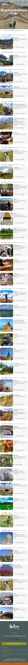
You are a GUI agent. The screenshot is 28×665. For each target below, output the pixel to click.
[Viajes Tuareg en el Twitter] (12, 639)
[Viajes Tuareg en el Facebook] (9, 639)
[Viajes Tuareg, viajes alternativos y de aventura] (14, 627)
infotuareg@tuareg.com (19, 636)
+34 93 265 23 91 (7, 636)
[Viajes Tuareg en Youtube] (17, 639)
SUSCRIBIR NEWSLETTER (14, 643)
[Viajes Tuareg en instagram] (14, 639)
